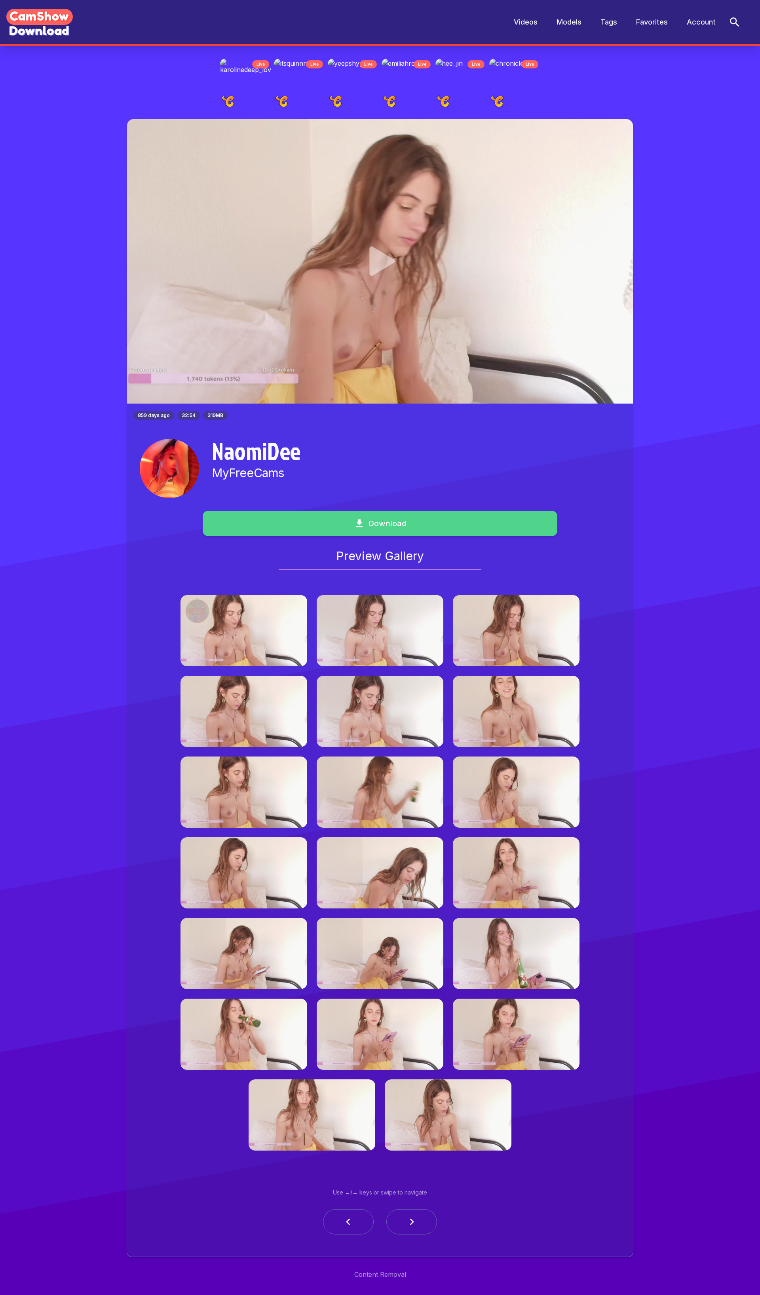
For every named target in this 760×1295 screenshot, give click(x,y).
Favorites (652, 22)
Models (569, 22)
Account (701, 22)
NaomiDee (256, 453)
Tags (608, 22)
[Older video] (348, 1224)
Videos (526, 22)
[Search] (734, 22)
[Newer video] (411, 1224)
